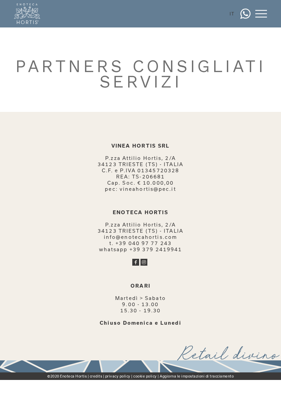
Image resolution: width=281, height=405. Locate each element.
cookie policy (145, 376)
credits (96, 376)
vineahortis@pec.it (148, 189)
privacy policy (118, 376)
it (232, 13)
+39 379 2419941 (156, 249)
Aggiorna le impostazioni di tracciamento (197, 376)
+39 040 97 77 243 (143, 243)
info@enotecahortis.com (140, 237)
